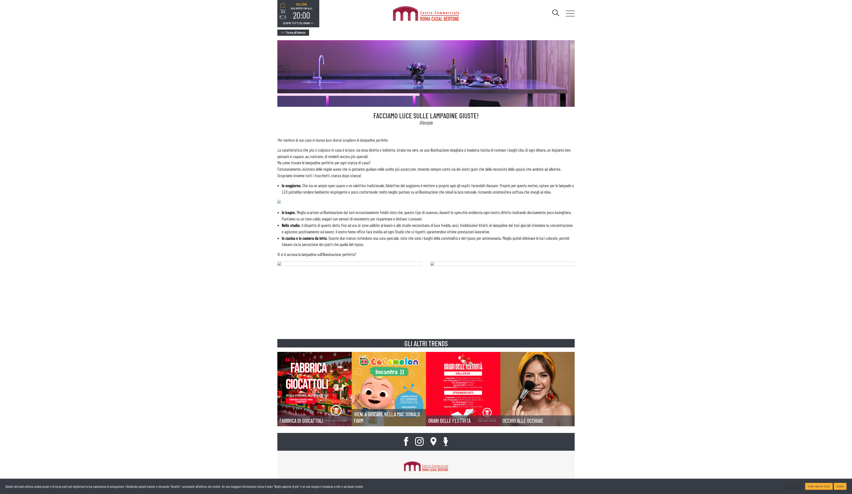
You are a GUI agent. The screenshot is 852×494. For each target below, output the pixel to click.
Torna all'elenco (293, 32)
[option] (301, 11)
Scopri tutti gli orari (298, 23)
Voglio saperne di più (819, 486)
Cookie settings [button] (793, 486)
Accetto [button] (840, 486)
